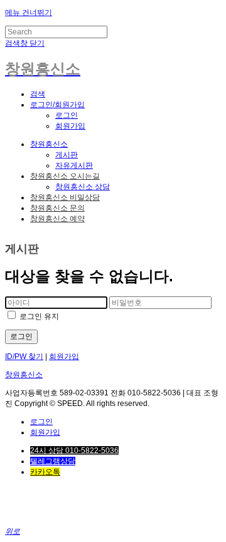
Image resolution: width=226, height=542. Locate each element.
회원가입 (70, 126)
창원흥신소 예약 (57, 218)
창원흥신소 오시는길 (65, 176)
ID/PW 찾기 (24, 356)
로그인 (66, 115)
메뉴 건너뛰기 (28, 12)
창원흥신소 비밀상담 (65, 197)
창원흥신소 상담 (82, 186)
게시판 (66, 154)
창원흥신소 (49, 144)
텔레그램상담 (52, 461)
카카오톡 (45, 471)
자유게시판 (74, 165)
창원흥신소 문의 (57, 208)
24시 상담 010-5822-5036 (74, 450)
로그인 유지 (38, 316)
